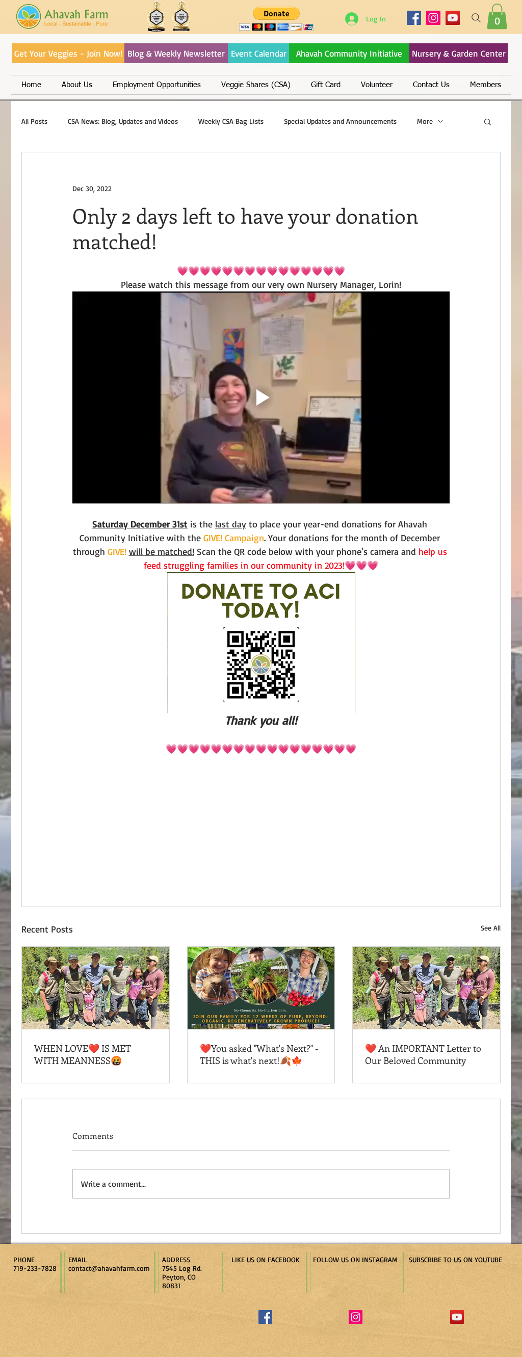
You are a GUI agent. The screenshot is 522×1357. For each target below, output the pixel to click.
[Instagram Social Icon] (355, 1317)
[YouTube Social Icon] (457, 1317)
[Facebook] (414, 18)
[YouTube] (453, 18)
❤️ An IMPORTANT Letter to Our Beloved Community (423, 1054)
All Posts (34, 121)
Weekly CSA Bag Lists (231, 121)
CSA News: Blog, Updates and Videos (123, 121)
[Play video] (261, 397)
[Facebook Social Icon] (265, 1317)
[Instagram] (433, 18)
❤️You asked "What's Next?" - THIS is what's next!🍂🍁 (259, 1054)
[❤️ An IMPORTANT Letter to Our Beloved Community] (426, 988)
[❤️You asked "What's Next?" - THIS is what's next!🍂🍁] (261, 988)
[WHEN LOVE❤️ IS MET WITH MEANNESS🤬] (95, 988)
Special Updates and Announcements (340, 121)
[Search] (476, 18)
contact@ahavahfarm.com (109, 1268)
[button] (497, 16)
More (425, 121)
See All (491, 927)
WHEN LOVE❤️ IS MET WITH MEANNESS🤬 (82, 1054)
